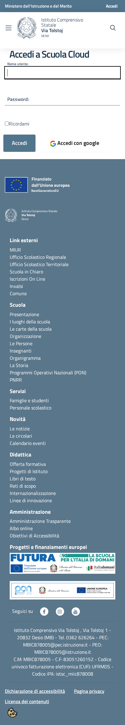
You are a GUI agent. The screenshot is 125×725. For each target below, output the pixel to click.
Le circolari (21, 435)
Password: (18, 99)
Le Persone (21, 343)
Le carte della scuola (31, 328)
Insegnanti (21, 350)
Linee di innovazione (31, 500)
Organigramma (25, 358)
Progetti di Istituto (29, 471)
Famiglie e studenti (29, 400)
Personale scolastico (30, 407)
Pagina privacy (89, 691)
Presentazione (24, 314)
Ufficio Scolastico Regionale (38, 257)
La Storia (19, 365)
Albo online (21, 528)
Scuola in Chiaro (26, 271)
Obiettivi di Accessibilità (34, 535)
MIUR (15, 249)
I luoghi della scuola (30, 321)
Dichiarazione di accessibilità (35, 691)
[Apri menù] (8, 27)
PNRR (16, 379)
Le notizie (20, 428)
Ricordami (19, 123)
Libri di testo (22, 478)
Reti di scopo (23, 485)
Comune (18, 293)
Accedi (112, 6)
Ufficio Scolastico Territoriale (39, 264)
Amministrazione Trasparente (40, 521)
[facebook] (44, 611)
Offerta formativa (28, 464)
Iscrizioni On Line (27, 278)
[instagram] (60, 611)
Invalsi (16, 286)
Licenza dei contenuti (27, 701)
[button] (62, 566)
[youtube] (75, 611)
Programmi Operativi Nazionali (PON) (48, 372)
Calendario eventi (28, 443)
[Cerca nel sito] (113, 28)
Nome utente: (18, 64)
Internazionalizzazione (33, 493)
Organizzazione (25, 336)
